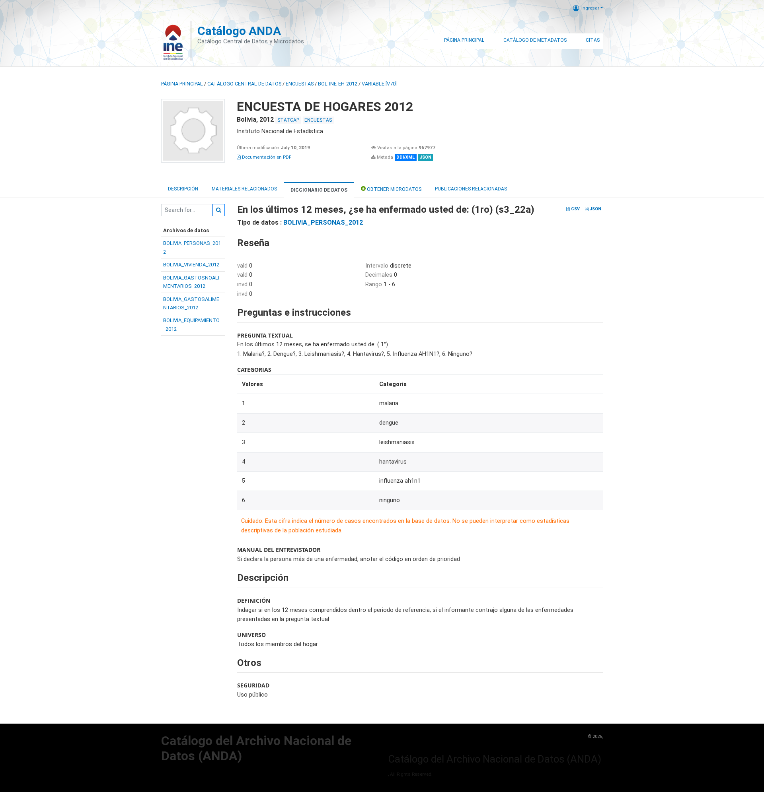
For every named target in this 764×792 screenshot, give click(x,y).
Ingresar (590, 8)
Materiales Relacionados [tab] (244, 189)
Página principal (182, 84)
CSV (575, 209)
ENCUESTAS (300, 84)
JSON (595, 209)
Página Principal (464, 40)
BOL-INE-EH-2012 (337, 84)
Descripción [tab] (183, 189)
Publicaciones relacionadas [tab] (471, 189)
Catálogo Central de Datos (244, 84)
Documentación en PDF (266, 157)
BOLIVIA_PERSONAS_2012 (323, 222)
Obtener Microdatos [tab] (393, 189)
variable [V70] (379, 84)
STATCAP (288, 120)
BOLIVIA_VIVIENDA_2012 (191, 265)
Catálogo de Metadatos (535, 40)
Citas (593, 40)
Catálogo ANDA (239, 31)
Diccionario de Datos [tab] (318, 190)
